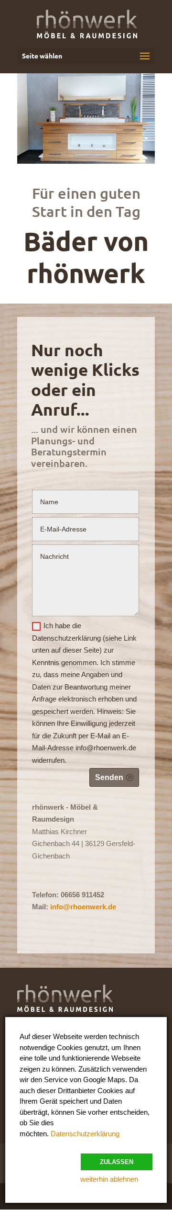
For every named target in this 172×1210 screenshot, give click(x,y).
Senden (109, 777)
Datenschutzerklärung (85, 1134)
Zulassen (116, 1161)
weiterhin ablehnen (109, 1179)
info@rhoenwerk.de (83, 907)
